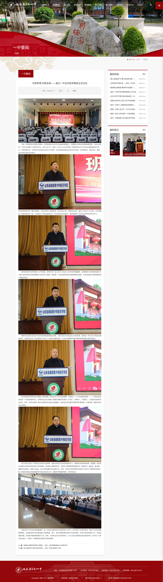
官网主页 (45, 4)
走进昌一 (140, 4)
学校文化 (130, 4)
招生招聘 (98, 4)
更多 (144, 74)
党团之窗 (77, 4)
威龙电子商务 (73, 578)
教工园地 (109, 4)
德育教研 (87, 4)
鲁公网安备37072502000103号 (120, 578)
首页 (138, 59)
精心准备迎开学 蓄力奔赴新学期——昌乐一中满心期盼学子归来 (42, 548)
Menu (159, 5)
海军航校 (119, 4)
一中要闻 (16, 53)
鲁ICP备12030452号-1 (93, 578)
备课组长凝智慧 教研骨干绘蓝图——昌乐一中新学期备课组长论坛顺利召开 (46, 545)
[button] (124, 154)
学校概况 (56, 4)
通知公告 (66, 4)
